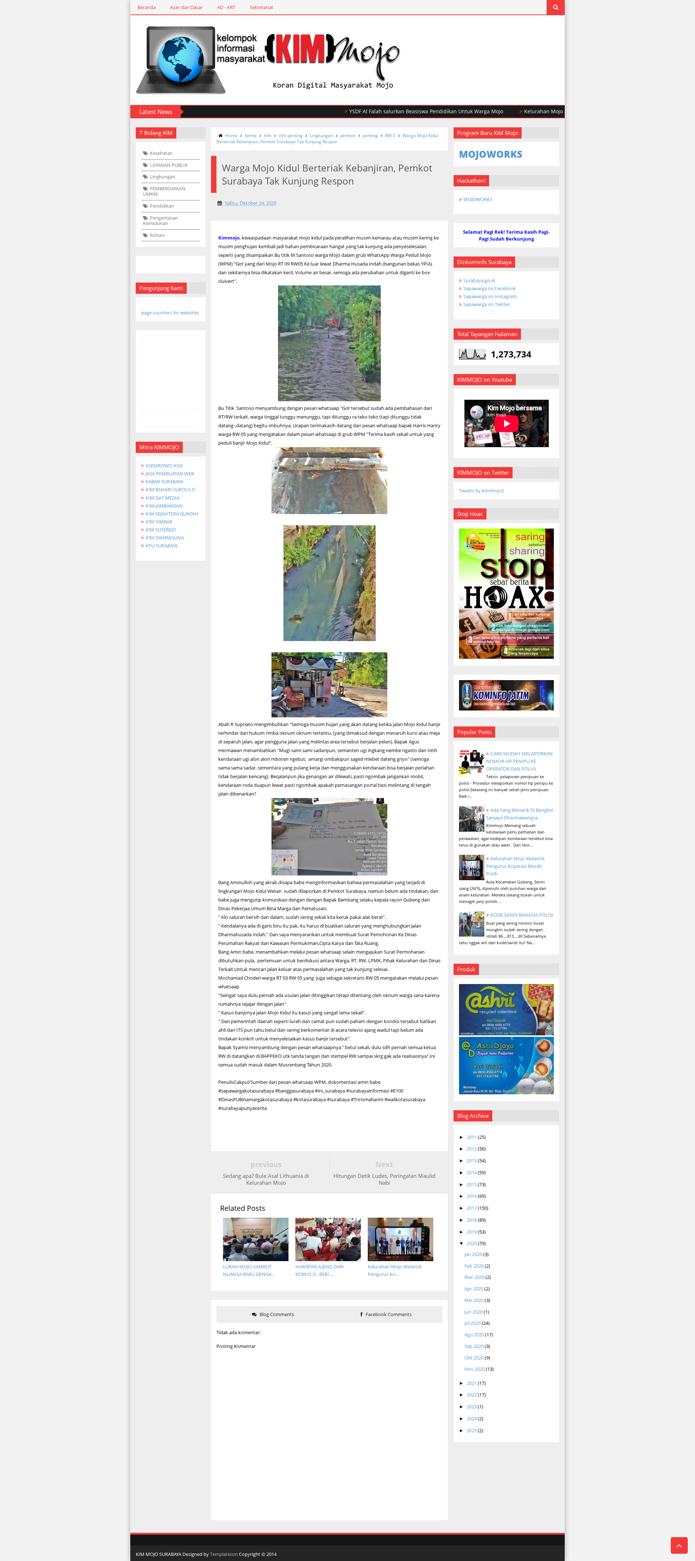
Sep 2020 (474, 1346)
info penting (291, 135)
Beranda (147, 7)
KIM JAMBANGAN (164, 505)
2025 (472, 1430)
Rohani (157, 235)
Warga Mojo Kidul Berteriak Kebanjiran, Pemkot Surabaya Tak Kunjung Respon (327, 138)
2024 (472, 1418)
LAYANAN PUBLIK (169, 165)
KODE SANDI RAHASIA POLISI (521, 915)
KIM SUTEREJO (161, 529)
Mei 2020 (474, 1300)
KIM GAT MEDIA (163, 498)
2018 (472, 1220)
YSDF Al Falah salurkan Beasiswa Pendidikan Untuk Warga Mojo (386, 111)
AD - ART (226, 7)
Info (267, 135)
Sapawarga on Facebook (489, 288)
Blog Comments (276, 1314)
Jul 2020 (472, 1323)
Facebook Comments (388, 1314)
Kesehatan (161, 153)
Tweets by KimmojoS (481, 490)
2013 (472, 1160)
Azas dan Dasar (186, 7)
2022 (472, 1394)
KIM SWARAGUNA (165, 537)
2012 (472, 1148)
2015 (472, 1184)
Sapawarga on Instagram (490, 296)
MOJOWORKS (477, 199)
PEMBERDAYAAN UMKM (164, 191)
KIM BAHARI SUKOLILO (170, 489)
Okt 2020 (474, 1357)
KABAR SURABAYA (164, 481)
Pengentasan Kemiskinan (160, 221)
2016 (472, 1196)
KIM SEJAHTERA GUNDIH (172, 513)
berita (251, 135)
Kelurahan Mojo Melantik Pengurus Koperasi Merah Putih (554, 111)
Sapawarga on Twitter (486, 304)
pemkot (347, 135)
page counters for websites (170, 312)
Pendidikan (162, 206)
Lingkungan (162, 176)
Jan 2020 (473, 1254)
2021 (472, 1383)
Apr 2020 (473, 1288)
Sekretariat (261, 7)
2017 (472, 1208)
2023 (472, 1406)
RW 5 (390, 135)
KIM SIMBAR (159, 521)
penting (370, 135)
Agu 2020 (474, 1334)
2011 (472, 1137)
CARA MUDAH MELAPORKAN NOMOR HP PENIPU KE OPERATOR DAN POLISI (519, 761)
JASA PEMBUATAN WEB (170, 473)
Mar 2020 (474, 1277)
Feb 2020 (474, 1266)
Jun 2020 (473, 1311)
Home (231, 135)
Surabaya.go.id (479, 280)
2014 (472, 1172)
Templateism (224, 1554)
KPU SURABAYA (162, 545)
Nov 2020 (474, 1369)
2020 (472, 1243)
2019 (472, 1232)
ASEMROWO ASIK (164, 465)
